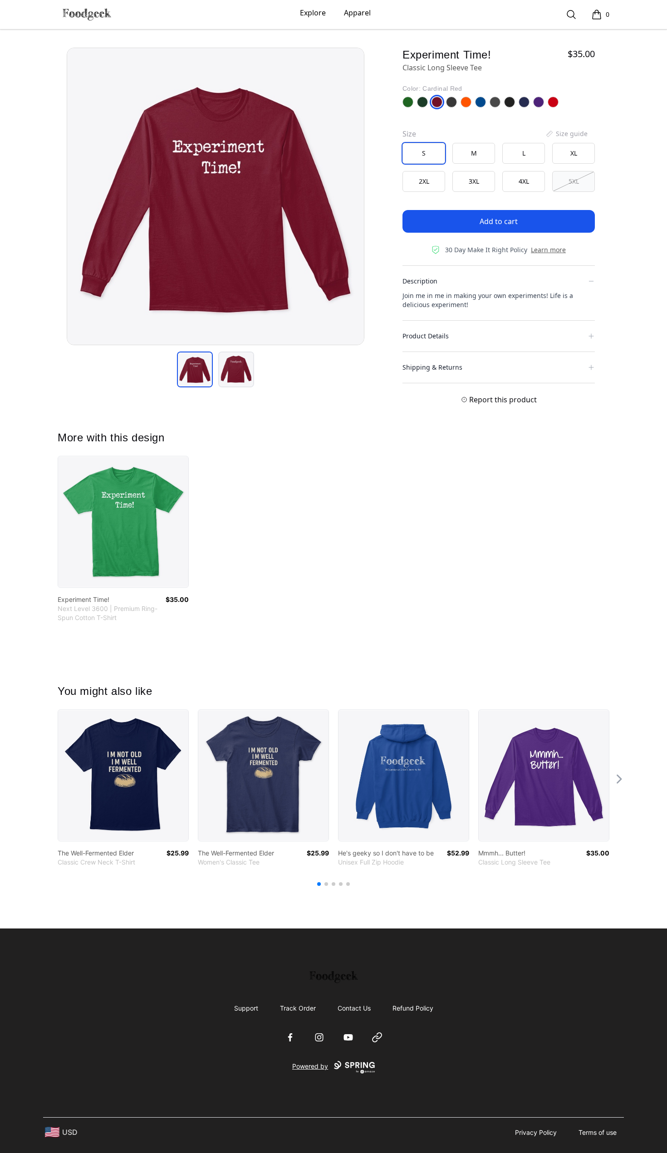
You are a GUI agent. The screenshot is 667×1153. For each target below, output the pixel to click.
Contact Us (354, 1008)
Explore (313, 13)
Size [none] (409, 134)
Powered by (310, 1066)
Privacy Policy (536, 1132)
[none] (566, 133)
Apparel (357, 13)
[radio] (423, 153)
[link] (123, 521)
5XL (574, 181)
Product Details (425, 336)
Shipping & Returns (432, 367)
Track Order (298, 1008)
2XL (424, 181)
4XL (524, 181)
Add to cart (499, 221)
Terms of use (598, 1132)
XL (573, 153)
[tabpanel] (215, 196)
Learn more (548, 249)
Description (419, 281)
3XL (474, 181)
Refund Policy (412, 1008)
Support (246, 1008)
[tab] (195, 369)
